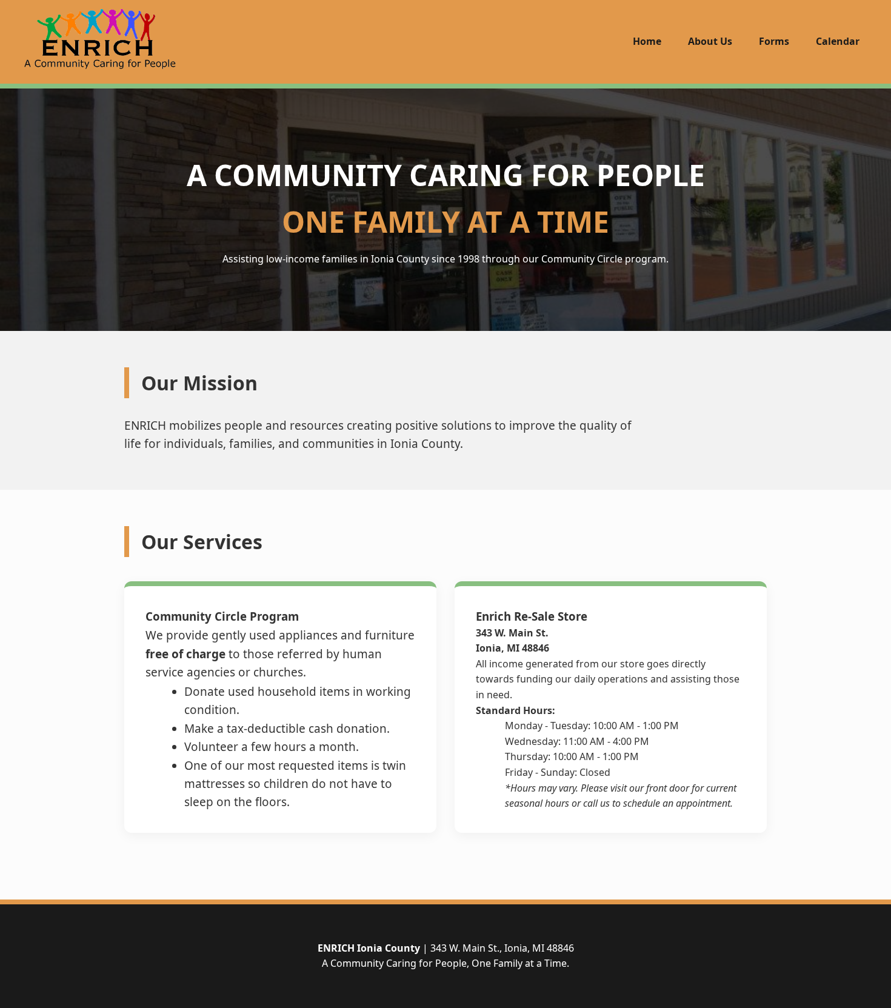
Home (647, 41)
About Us (710, 41)
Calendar (837, 41)
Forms (774, 41)
